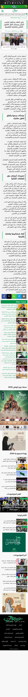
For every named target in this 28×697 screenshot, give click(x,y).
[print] (23, 296)
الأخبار (20, 625)
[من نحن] (20, 3)
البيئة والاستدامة (9, 633)
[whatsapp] (14, 296)
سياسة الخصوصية (7, 645)
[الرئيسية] (5, 3)
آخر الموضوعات (20, 555)
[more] (22, 3)
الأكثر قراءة (22, 515)
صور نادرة (22, 645)
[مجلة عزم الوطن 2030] (14, 6)
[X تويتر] (10, 3)
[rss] (17, 3)
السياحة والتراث (8, 637)
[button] (3, 505)
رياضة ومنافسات (22, 641)
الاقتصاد (8, 629)
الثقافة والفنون (19, 633)
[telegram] (18, 296)
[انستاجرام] (15, 3)
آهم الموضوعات (14, 494)
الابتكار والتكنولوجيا (17, 629)
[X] (9, 296)
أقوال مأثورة (5, 641)
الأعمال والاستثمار (19, 637)
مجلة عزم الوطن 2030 (17, 387)
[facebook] (4, 296)
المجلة (16, 645)
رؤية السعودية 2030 (14, 18)
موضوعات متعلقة (21, 302)
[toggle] (2, 11)
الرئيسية (23, 18)
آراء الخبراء (13, 641)
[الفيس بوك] (8, 3)
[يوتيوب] (13, 3)
